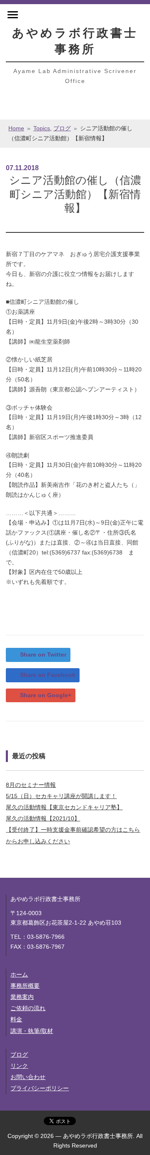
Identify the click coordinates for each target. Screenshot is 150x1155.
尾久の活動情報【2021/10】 (43, 818)
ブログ (62, 128)
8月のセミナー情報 (31, 784)
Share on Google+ (45, 695)
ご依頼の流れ (27, 1008)
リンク (19, 1065)
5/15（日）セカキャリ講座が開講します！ (61, 796)
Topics (41, 128)
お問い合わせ (27, 1077)
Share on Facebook (47, 675)
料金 (16, 1019)
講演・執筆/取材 (31, 1031)
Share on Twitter (43, 654)
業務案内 (22, 997)
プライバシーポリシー (39, 1088)
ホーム (19, 974)
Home (16, 128)
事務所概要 (25, 985)
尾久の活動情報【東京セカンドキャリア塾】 (64, 807)
